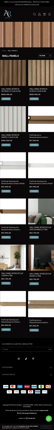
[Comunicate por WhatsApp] (49, 419)
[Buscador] (34, 15)
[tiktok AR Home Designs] (26, 359)
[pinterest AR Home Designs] (33, 359)
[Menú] (49, 15)
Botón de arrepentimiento (27, 413)
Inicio (4, 50)
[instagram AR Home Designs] (18, 359)
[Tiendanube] (27, 419)
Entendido (46, 427)
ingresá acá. (44, 410)
